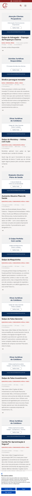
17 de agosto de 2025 (7, 205)
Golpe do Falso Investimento (14, 378)
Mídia (12, 43)
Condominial (10, 83)
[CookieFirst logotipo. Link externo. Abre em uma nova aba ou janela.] (2, 474)
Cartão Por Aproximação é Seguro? (13, 443)
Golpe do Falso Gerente (12, 319)
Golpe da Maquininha (11, 259)
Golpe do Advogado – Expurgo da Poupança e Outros (15, 38)
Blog (3, 43)
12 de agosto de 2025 (7, 325)
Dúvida (8, 43)
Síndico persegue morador (13, 79)
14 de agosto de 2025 (7, 266)
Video (21, 83)
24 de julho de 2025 (7, 385)
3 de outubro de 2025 (7, 146)
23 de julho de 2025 (7, 450)
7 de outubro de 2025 (7, 84)
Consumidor (16, 145)
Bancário (5, 145)
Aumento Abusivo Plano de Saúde (14, 197)
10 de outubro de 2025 (22, 43)
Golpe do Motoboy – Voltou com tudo (14, 140)
